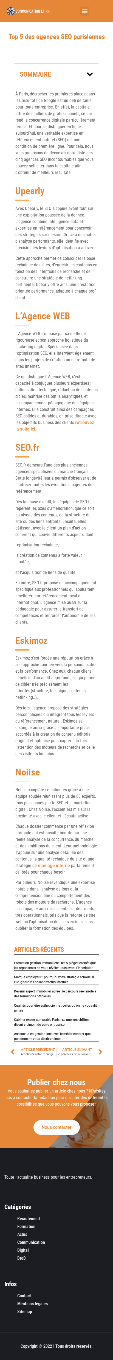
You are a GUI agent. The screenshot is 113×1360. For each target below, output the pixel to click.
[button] (84, 11)
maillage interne (54, 865)
